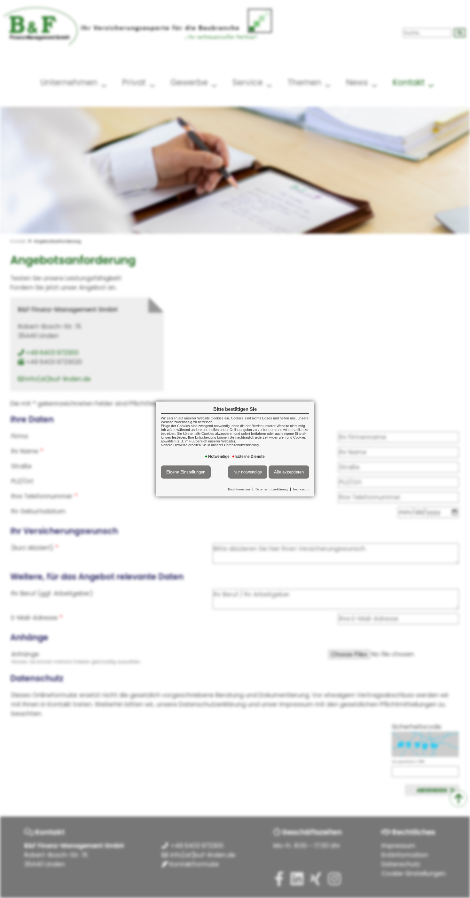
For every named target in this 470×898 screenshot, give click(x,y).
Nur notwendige (247, 472)
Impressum (301, 489)
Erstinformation (239, 489)
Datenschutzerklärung (271, 489)
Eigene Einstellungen (185, 472)
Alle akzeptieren (289, 472)
